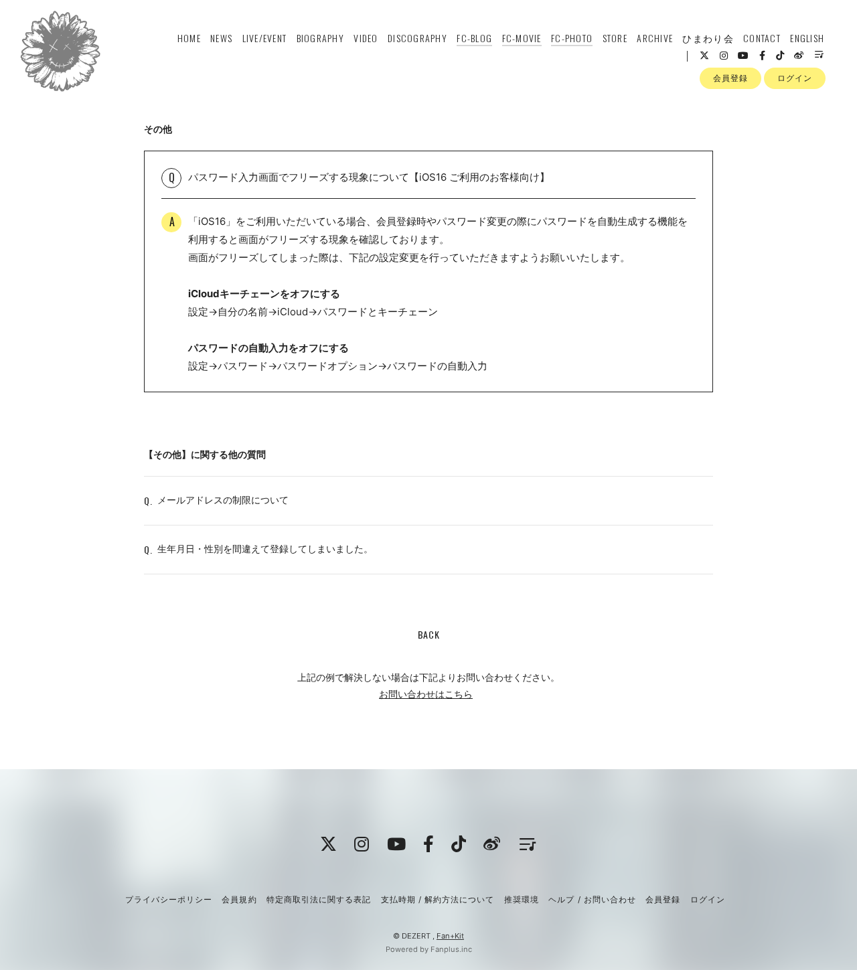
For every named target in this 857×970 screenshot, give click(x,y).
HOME (189, 38)
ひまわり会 (707, 38)
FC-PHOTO (572, 38)
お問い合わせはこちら (426, 694)
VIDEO (366, 38)
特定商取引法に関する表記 (318, 899)
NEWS (221, 38)
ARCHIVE (655, 38)
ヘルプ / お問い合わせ (591, 899)
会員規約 (239, 899)
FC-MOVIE (522, 38)
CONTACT (762, 38)
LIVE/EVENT (264, 38)
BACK (429, 634)
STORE (615, 38)
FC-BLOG (474, 38)
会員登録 (730, 78)
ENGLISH (807, 38)
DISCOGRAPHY (417, 38)
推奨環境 (521, 899)
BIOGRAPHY (320, 38)
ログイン (794, 78)
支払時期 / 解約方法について (438, 899)
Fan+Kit (450, 936)
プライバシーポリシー (168, 899)
